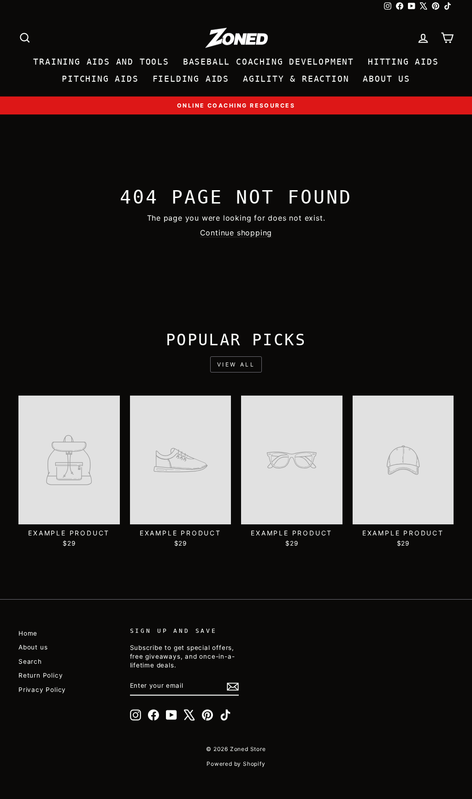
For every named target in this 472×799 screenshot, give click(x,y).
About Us (386, 79)
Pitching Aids (100, 79)
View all (236, 364)
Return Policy (40, 675)
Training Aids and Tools (101, 61)
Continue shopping (236, 232)
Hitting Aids (403, 61)
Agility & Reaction (296, 79)
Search (30, 661)
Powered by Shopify (235, 763)
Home (27, 633)
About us (32, 647)
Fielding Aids (191, 79)
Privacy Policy (42, 689)
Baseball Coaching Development (268, 61)
